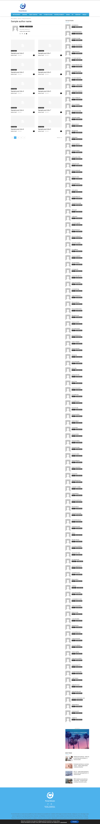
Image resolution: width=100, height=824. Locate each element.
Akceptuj (74, 821)
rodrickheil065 (75, 619)
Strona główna (14, 18)
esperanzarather (76, 282)
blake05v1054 (75, 177)
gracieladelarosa (76, 335)
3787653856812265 (77, 64)
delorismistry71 (76, 229)
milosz (73, 533)
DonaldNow (75, 249)
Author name (14, 55)
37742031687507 (76, 58)
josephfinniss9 (75, 401)
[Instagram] (51, 804)
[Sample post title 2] (23, 64)
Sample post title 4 (17, 91)
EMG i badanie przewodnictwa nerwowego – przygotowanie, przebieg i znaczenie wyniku (81, 780)
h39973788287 (76, 342)
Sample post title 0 (17, 53)
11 (33, 55)
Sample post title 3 (44, 72)
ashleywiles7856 (76, 157)
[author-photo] (16, 30)
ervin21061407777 (77, 276)
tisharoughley (75, 652)
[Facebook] (24, 33)
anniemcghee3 (76, 144)
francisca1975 (75, 322)
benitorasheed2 (76, 170)
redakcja (74, 586)
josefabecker (75, 394)
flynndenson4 (75, 315)
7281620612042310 (77, 91)
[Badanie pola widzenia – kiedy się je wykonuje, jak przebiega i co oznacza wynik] (68, 758)
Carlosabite (75, 190)
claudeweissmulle (76, 203)
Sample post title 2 (17, 72)
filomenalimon (75, 302)
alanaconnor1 (75, 124)
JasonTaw (74, 381)
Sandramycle (75, 625)
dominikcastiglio (76, 243)
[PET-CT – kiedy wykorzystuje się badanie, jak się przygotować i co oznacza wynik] (68, 773)
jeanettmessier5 (76, 388)
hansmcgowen (76, 348)
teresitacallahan (76, 645)
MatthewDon (75, 506)
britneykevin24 (76, 183)
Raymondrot (75, 579)
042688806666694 (77, 31)
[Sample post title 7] (50, 102)
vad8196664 (75, 678)
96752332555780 (76, 111)
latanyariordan (76, 447)
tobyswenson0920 (77, 658)
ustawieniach (63, 822)
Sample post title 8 (17, 129)
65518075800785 (76, 78)
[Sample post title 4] (23, 83)
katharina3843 (75, 414)
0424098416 (75, 25)
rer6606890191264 (77, 599)
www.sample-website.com (25, 29)
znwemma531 (75, 711)
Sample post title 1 (44, 53)
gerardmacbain (76, 328)
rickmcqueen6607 (76, 605)
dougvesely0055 (76, 256)
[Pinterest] (22, 33)
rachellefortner (76, 572)
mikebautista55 (76, 526)
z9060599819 (75, 704)
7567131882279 (76, 97)
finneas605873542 (77, 309)
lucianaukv (74, 473)
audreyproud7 (75, 163)
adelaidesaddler (76, 117)
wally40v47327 (76, 685)
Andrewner (74, 137)
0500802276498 (76, 38)
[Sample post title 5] (50, 83)
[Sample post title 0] (23, 45)
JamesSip (74, 368)
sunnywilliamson (76, 632)
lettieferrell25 (75, 454)
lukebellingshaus (76, 480)
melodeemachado (76, 513)
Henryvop (74, 355)
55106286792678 (76, 71)
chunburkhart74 (76, 196)
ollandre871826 (76, 553)
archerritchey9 (76, 150)
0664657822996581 (77, 45)
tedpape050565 (76, 638)
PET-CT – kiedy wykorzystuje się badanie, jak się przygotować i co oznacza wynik (81, 773)
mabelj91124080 (76, 487)
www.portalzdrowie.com (78, 698)
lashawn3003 (75, 434)
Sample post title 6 (17, 110)
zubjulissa (74, 718)
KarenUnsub (75, 407)
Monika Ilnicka (75, 539)
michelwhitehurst (76, 520)
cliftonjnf (74, 210)
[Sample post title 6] (23, 102)
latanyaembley (76, 440)
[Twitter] (20, 33)
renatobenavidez (76, 592)
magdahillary (75, 493)
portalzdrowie (75, 559)
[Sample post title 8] (23, 121)
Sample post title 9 (44, 129)
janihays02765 (75, 374)
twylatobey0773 (76, 665)
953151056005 (76, 104)
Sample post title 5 (44, 91)
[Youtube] (26, 33)
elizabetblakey (75, 262)
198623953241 (76, 51)
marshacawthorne (76, 500)
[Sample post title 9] (50, 121)
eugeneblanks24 (76, 295)
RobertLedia (75, 612)
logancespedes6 (76, 467)
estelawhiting (75, 289)
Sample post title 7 (44, 110)
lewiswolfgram (76, 460)
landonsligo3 (75, 421)
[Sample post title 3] (50, 64)
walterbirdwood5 (76, 691)
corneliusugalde (76, 223)
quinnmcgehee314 (77, 566)
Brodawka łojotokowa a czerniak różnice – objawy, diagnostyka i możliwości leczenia (81, 766)
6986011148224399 (77, 84)
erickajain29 (75, 269)
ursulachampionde (77, 671)
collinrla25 (74, 216)
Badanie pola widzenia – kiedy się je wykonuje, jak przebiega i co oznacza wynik (81, 758)
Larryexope (75, 427)
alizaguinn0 (75, 130)
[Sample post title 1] (50, 45)
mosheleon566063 (77, 546)
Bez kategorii (13, 50)
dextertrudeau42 (76, 236)
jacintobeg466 (75, 361)
